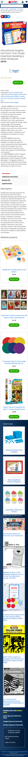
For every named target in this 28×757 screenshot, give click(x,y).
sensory (17, 98)
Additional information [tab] (10, 177)
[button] (24, 22)
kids (20, 94)
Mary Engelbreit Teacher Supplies (14, 481)
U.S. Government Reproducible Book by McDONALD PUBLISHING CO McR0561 (13, 702)
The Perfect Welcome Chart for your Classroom (13, 535)
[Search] (25, 5)
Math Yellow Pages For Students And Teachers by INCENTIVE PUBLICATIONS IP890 (13, 660)
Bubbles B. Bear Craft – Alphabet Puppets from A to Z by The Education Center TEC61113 (13, 575)
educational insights (11, 94)
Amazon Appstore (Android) (13, 725)
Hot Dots (11, 92)
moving (21, 96)
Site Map (9, 754)
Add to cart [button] (14, 279)
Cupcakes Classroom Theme (14, 511)
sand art (3, 98)
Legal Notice (3, 754)
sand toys (10, 98)
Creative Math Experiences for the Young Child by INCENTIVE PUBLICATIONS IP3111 (13, 617)
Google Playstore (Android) (12, 721)
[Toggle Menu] (2, 2)
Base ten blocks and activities (14, 451)
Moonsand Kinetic (13, 96)
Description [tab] (6, 173)
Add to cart (18, 82)
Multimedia (19, 92)
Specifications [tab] (7, 184)
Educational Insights (12, 102)
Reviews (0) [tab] (6, 180)
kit (5, 96)
